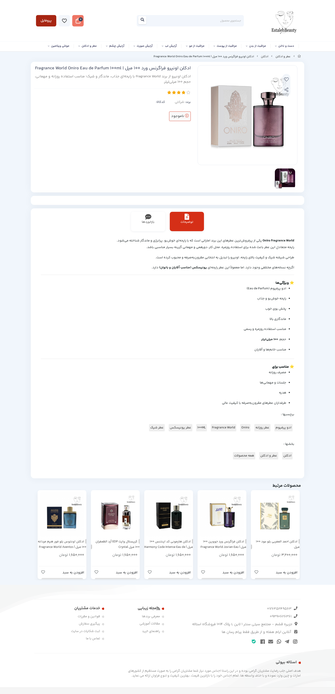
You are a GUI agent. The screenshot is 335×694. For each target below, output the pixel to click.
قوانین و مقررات (89, 616)
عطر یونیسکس (180, 427)
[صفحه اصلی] (299, 56)
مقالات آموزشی (149, 623)
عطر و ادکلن (89, 46)
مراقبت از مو (196, 46)
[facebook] (262, 641)
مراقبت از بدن (257, 46)
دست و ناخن (286, 46)
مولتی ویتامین (60, 46)
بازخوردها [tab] (148, 222)
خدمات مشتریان (87, 608)
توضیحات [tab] (186, 222)
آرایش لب (171, 46)
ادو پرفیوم (283, 427)
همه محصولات (244, 455)
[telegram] (286, 641)
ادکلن (264, 56)
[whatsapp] (278, 641)
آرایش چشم (116, 46)
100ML (201, 427)
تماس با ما (93, 638)
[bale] (254, 641)
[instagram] (294, 641)
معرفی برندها (151, 616)
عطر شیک (157, 427)
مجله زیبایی (147, 608)
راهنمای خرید (151, 631)
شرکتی (179, 102)
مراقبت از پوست (227, 46)
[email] (270, 641)
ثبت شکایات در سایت (85, 631)
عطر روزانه (262, 427)
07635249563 (279, 609)
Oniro (245, 427)
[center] (143, 21)
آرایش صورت (145, 46)
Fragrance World (223, 427)
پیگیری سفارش (89, 623)
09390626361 (280, 616)
